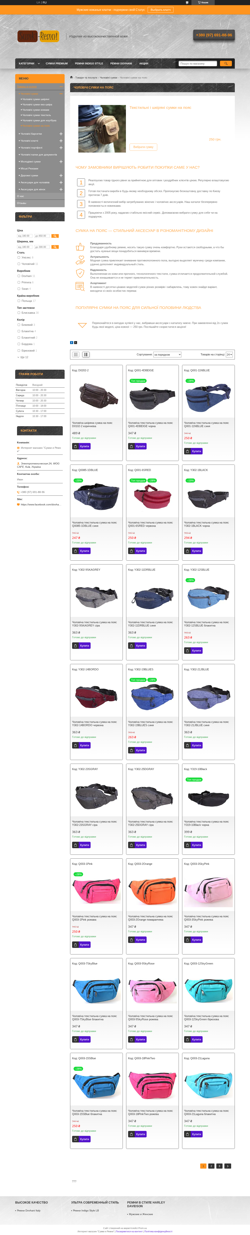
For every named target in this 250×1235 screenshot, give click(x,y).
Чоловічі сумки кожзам (36, 109)
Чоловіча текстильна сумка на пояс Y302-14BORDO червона (94, 723)
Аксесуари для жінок (33, 189)
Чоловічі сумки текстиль (37, 115)
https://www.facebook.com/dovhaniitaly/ (42, 504)
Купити (84, 446)
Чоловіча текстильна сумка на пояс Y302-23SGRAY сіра (94, 823)
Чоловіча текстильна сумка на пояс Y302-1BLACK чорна (206, 524)
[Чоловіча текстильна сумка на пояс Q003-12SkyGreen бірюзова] (208, 991)
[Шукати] (226, 63)
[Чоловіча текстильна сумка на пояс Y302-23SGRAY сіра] (96, 796)
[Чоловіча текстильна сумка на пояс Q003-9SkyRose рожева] (152, 991)
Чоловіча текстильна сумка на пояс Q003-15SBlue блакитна (94, 1112)
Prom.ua (142, 1228)
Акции (143, 63)
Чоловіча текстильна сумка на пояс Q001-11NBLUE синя (206, 424)
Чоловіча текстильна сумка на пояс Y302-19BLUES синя (150, 723)
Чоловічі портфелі (31, 147)
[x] (75, 343)
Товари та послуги (86, 77)
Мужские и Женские (141, 1214)
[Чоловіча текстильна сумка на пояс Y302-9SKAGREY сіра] (96, 597)
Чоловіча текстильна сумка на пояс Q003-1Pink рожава (94, 918)
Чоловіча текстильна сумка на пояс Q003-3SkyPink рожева (206, 918)
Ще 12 (24, 357)
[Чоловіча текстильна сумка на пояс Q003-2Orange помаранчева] (152, 891)
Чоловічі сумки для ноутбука (39, 120)
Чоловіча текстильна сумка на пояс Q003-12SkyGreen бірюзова (206, 1017)
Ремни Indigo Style (89, 63)
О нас (20, 196)
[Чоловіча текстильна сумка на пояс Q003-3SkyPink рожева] (208, 891)
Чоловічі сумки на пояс (36, 125)
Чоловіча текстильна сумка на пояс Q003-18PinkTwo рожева (150, 1112)
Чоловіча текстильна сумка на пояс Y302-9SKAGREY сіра (94, 624)
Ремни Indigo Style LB (86, 1210)
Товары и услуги (27, 86)
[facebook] (71, 343)
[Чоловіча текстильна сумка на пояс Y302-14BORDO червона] (96, 696)
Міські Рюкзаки (29, 168)
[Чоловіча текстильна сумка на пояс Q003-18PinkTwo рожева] (152, 1085)
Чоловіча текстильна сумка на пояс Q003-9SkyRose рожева (150, 1017)
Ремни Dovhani (121, 63)
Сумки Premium (57, 63)
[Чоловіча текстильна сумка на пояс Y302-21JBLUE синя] (208, 696)
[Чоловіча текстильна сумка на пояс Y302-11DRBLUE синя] (152, 597)
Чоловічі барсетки (31, 133)
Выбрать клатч (161, 9)
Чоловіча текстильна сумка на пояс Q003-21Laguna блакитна (206, 1112)
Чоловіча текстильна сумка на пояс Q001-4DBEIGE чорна (150, 424)
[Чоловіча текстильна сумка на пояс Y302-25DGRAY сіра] (152, 796)
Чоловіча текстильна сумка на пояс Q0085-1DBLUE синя (94, 524)
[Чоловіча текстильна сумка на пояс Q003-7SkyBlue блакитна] (96, 991)
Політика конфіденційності (158, 1231)
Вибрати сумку (143, 147)
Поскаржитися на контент (129, 1231)
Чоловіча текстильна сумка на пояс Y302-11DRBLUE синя (150, 624)
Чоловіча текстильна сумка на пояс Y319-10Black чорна (206, 823)
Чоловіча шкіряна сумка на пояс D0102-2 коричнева (92, 424)
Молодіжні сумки (31, 161)
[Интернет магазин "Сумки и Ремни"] (39, 36)
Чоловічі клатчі (29, 140)
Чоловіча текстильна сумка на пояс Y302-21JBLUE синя (206, 723)
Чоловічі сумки (108, 77)
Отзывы (21, 203)
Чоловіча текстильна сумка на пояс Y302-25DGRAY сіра (150, 823)
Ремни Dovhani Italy (28, 1210)
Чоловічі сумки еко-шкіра (37, 104)
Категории (26, 63)
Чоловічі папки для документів (39, 154)
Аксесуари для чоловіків (35, 182)
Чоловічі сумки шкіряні (36, 99)
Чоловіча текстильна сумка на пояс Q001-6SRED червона (150, 524)
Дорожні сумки (29, 175)
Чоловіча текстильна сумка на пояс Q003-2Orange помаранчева (150, 918)
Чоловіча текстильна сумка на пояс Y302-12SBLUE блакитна (206, 624)
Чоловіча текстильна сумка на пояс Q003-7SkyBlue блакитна (94, 1017)
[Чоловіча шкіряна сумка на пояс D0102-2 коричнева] (96, 397)
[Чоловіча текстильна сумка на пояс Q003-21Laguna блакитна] (208, 1085)
